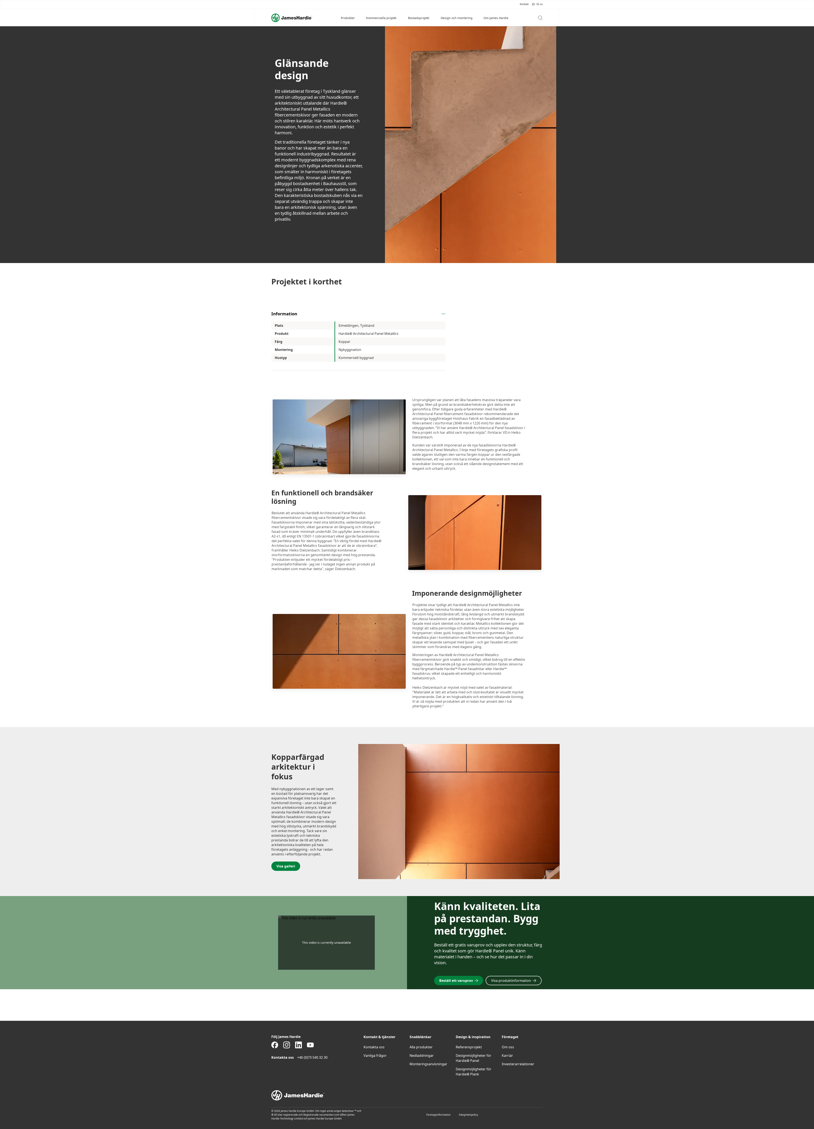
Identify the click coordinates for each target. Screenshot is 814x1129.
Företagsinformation (438, 1115)
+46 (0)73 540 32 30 (312, 1057)
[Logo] (291, 18)
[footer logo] (407, 1095)
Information (284, 314)
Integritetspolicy (468, 1115)
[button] (348, 17)
